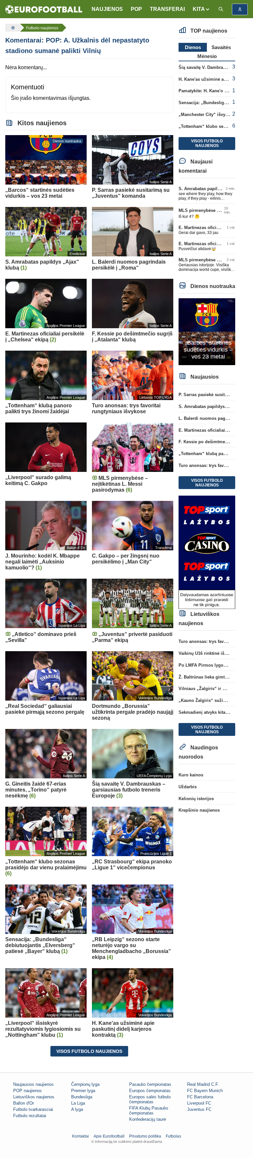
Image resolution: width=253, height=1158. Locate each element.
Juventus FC (199, 1109)
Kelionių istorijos (196, 798)
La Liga (78, 1103)
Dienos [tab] (193, 47)
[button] (201, 9)
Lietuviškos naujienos (33, 1096)
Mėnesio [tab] (207, 56)
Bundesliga (81, 1096)
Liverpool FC (199, 1103)
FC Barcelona (200, 1096)
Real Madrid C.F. (203, 1084)
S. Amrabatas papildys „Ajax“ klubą (215, 188)
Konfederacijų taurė (147, 1119)
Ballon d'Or (23, 1103)
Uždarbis (188, 786)
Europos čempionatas (150, 1090)
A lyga (77, 1109)
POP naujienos (27, 1090)
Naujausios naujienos (33, 1084)
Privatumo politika (145, 1136)
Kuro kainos (191, 774)
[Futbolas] (12, 28)
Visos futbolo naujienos (89, 1051)
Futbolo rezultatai (29, 1115)
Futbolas (173, 1136)
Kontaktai (80, 1136)
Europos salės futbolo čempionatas (150, 1099)
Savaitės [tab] (221, 47)
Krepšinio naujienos (199, 810)
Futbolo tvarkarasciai (33, 1109)
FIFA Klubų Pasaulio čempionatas (148, 1110)
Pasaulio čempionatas (150, 1084)
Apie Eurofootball (109, 1136)
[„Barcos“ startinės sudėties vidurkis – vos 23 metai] (207, 331)
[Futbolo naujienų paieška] (220, 9)
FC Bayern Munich (205, 1090)
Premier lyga (83, 1090)
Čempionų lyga (85, 1084)
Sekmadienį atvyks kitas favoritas (212, 712)
